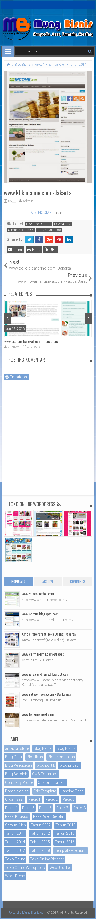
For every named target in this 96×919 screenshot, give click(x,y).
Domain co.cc (17, 791)
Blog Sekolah (16, 774)
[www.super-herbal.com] (12, 599)
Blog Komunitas (61, 757)
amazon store (17, 748)
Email (17, 249)
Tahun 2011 (15, 833)
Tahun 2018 (40, 850)
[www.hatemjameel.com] (12, 720)
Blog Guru (13, 757)
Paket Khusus (16, 816)
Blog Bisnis (34, 224)
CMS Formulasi (45, 774)
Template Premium (70, 850)
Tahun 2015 (40, 842)
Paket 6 (45, 808)
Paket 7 (62, 808)
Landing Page (72, 791)
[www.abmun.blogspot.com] (12, 619)
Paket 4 (59, 224)
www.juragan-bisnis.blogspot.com (45, 674)
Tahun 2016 (65, 842)
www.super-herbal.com (38, 593)
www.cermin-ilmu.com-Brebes (43, 654)
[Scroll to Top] (89, 909)
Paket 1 (34, 799)
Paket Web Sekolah (49, 816)
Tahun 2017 (15, 850)
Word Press (15, 876)
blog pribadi (69, 765)
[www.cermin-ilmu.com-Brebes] (12, 660)
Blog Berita (43, 748)
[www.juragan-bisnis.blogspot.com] (12, 680)
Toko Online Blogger (47, 859)
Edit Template (45, 791)
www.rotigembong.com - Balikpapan (47, 694)
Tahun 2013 (65, 833)
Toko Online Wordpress (25, 867)
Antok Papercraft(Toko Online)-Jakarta (49, 634)
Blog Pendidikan (18, 765)
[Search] (90, 51)
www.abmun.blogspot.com (40, 614)
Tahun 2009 (41, 825)
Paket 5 (28, 808)
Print (35, 249)
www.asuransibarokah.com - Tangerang (31, 341)
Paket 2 (51, 799)
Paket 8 (79, 808)
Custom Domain (52, 782)
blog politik (46, 765)
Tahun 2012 (40, 833)
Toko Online (15, 859)
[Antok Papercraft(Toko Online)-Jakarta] (12, 639)
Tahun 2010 (65, 825)
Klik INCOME (40, 212)
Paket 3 (68, 799)
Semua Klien (16, 230)
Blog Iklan (35, 757)
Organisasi (14, 799)
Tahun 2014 (45, 230)
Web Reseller (60, 867)
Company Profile (19, 782)
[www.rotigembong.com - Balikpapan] (12, 700)
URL (52, 249)
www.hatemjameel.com (38, 714)
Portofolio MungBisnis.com (27, 912)
